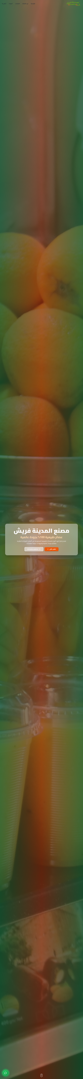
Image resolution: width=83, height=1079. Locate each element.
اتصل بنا (4, 4)
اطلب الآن (53, 549)
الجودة (11, 4)
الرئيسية (33, 4)
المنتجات (17, 4)
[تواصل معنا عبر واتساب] (6, 1073)
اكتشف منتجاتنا (32, 549)
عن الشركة (25, 4)
